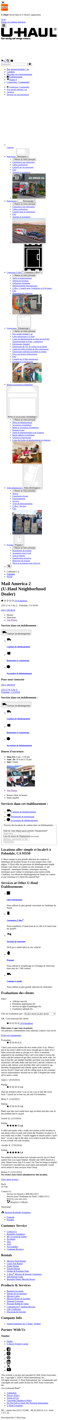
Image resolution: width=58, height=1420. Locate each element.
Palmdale (11, 574)
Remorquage (12, 201)
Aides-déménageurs (32, 488)
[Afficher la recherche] (7, 61)
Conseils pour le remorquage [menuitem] (23, 212)
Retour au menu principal (24, 159)
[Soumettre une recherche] (30, 64)
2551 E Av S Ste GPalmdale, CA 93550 (10, 690)
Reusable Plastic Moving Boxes (21, 1279)
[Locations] (12, 61)
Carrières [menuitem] (11, 72)
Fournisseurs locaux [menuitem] (20, 496)
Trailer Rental (13, 1266)
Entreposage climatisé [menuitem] (21, 344)
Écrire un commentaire (11, 1035)
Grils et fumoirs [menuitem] (18, 555)
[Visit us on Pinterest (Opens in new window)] (8, 1358)
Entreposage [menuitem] (12, 328)
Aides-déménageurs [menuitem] (15, 488)
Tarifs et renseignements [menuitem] (22, 278)
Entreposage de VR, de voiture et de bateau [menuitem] (29, 346)
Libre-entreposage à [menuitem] (23, 336)
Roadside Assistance (16, 1234)
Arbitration (11, 1393)
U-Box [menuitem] (15, 272)
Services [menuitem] (15, 501)
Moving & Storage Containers (24, 1274)
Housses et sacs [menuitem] (18, 430)
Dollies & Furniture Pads (18, 1271)
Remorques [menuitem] (11, 156)
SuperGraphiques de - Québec (24, 1324)
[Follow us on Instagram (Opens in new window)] (8, 1354)
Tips (9, 1241)
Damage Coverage (15, 1301)
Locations (15, 1405)
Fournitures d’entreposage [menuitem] (22, 362)
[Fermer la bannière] (3, 2)
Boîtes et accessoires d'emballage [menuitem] (20, 384)
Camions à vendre (14, 981)
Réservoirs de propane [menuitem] (21, 561)
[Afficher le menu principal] (3, 25)
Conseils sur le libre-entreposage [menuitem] (25, 359)
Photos (12, 620)
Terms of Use (13, 1398)
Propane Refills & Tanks (18, 1304)
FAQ (9, 1244)
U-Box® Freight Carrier (17, 1344)
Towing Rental (13, 1268)
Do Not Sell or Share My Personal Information (27, 1403)
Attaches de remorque (16, 941)
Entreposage (23, 328)
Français (10, 1217)
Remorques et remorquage (18, 660)
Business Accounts (15, 1291)
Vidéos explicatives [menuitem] (20, 165)
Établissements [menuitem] (15, 77)
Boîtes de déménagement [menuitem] (22, 422)
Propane (18, 545)
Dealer (10, 1341)
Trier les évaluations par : (12, 1013)
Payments (11, 1239)
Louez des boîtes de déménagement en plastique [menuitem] (31, 440)
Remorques (22, 157)
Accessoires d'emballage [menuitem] (22, 425)
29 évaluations (20, 601)
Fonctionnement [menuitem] (18, 498)
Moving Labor (13, 1296)
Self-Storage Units (15, 1277)
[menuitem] (34, 206)
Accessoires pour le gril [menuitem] (21, 553)
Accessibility (12, 1246)
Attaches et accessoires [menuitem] (21, 172)
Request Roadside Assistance (17, 1212)
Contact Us (12, 1231)
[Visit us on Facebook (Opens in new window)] (8, 1350)
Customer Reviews (15, 1249)
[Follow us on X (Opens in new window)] (8, 1367)
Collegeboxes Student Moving (21, 1307)
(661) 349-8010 (8, 610)
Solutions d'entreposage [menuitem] (21, 437)
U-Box (32, 272)
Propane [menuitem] (10, 545)
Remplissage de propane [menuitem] (22, 550)
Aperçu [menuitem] (15, 493)
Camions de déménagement (18, 634)
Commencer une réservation (23, 207)
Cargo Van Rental (15, 1263)
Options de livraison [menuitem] (20, 281)
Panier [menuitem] (13, 79)
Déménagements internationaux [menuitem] (24, 286)
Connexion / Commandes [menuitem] (18, 82)
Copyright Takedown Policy (19, 1400)
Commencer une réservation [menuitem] (23, 162)
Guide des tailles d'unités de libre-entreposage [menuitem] (30, 349)
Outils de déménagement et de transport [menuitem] (28, 432)
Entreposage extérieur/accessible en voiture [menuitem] (29, 351)
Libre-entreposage (14, 900)
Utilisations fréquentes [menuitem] (21, 283)
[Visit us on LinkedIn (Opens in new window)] (8, 1363)
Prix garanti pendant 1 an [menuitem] (18, 69)
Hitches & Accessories (17, 1293)
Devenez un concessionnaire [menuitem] (19, 74)
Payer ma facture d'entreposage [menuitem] (24, 354)
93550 (9, 576)
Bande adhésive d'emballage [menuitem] (23, 435)
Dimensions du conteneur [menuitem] (22, 293)
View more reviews (9, 1179)
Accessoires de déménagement (19, 673)
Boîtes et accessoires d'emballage (22, 417)
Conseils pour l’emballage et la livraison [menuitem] (32, 288)
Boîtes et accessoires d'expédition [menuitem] (25, 427)
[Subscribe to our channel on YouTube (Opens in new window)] (9, 1370)
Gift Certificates (14, 1309)
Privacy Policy (13, 1395)
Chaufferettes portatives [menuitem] (21, 558)
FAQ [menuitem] (14, 170)
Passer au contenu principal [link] (13, 22)
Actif (3, 19)
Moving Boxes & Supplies (18, 1298)
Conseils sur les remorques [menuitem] (23, 167)
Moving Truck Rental (16, 1261)
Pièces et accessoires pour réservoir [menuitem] (26, 563)
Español (10, 1219)
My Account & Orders (17, 1236)
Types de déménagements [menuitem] (22, 503)
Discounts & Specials (16, 1312)
